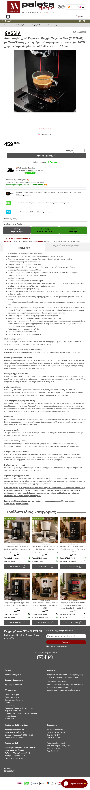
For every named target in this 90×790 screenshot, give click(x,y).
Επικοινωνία (9, 719)
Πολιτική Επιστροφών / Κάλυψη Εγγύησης (21, 713)
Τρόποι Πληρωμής (12, 694)
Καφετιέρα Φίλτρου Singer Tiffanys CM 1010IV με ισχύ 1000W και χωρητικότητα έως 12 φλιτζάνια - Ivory (45, 549)
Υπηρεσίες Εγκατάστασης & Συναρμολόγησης (65, 675)
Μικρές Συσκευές (24, 25)
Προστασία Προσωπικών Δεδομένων (19, 708)
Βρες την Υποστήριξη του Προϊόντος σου (62, 677)
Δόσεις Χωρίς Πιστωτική (14, 700)
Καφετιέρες (52, 25)
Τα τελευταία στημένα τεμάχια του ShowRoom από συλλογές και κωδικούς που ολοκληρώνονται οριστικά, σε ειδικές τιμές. (65, 686)
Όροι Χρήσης (10, 705)
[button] (83, 7)
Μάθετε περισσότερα (23, 195)
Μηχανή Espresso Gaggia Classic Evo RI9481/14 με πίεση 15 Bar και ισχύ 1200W (73, 549)
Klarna (7, 703)
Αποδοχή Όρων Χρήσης (57, 646)
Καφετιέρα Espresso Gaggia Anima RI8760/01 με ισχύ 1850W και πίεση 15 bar (17, 605)
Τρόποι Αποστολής (12, 697)
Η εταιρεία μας (10, 716)
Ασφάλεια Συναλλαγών (14, 711)
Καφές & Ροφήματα (39, 25)
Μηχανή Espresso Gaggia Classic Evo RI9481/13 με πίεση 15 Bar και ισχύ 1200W (45, 605)
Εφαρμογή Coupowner (13, 684)
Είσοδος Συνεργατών (13, 675)
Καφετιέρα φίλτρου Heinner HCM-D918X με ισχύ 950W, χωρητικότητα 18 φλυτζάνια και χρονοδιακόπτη (17, 549)
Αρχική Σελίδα (11, 25)
